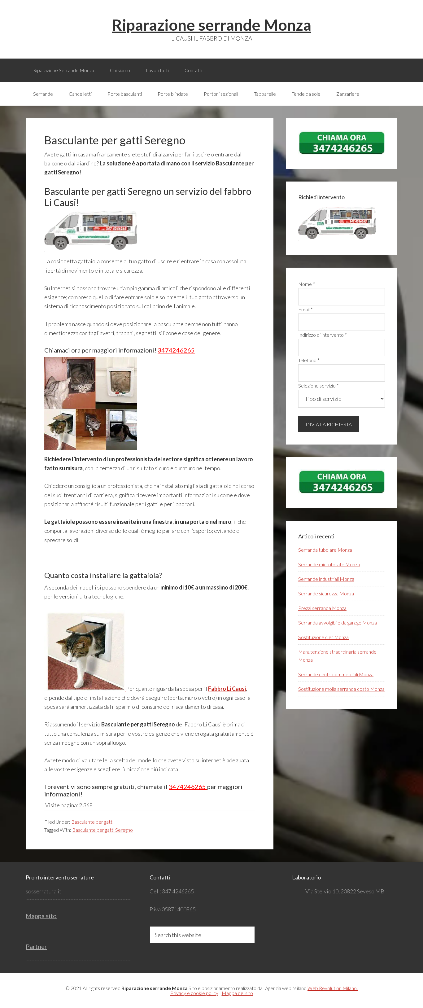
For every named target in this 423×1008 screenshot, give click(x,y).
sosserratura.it (43, 891)
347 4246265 (177, 891)
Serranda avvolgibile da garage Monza (337, 622)
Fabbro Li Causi (227, 688)
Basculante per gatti (92, 822)
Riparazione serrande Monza (211, 24)
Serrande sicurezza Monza (326, 593)
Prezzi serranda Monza (322, 608)
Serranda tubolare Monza (325, 550)
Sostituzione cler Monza (323, 637)
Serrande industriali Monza (326, 579)
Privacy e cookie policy (194, 993)
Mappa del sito (237, 993)
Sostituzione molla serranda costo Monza (341, 689)
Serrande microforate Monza (329, 564)
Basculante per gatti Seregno (102, 830)
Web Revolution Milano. (332, 988)
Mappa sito (41, 915)
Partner (36, 946)
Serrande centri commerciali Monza (335, 674)
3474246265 (176, 350)
